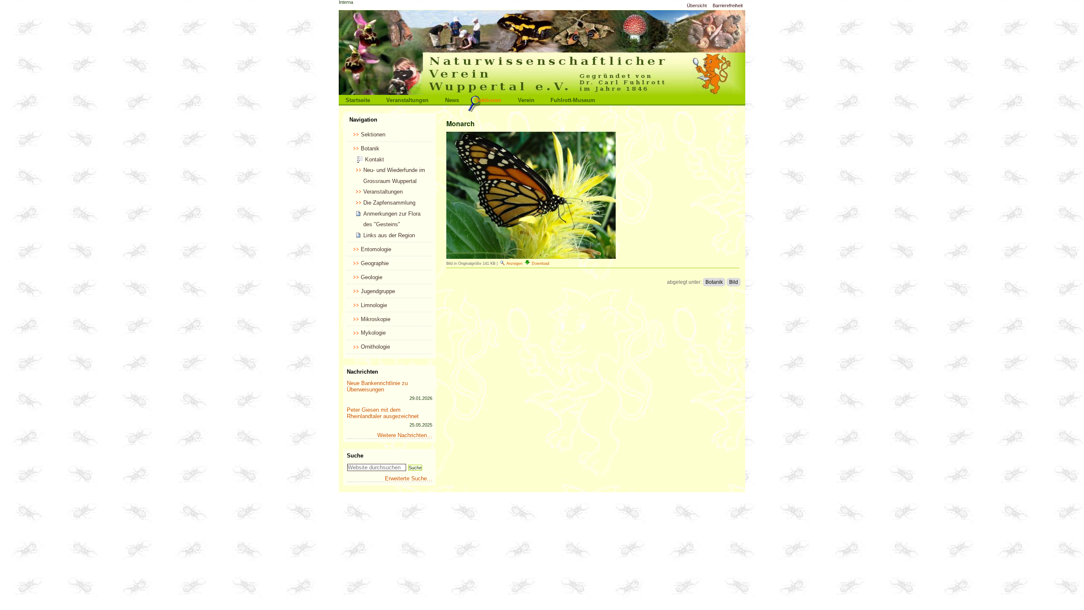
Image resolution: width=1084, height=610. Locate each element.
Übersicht (697, 5)
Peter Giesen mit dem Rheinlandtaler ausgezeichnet (383, 413)
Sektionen (488, 100)
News (452, 100)
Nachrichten (362, 372)
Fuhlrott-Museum (572, 100)
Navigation (363, 119)
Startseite (358, 100)
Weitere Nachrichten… (404, 435)
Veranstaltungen (407, 100)
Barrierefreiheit (728, 5)
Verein (526, 100)
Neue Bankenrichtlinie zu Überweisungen (377, 386)
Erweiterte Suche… (408, 478)
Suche (355, 455)
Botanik (714, 282)
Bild (733, 282)
